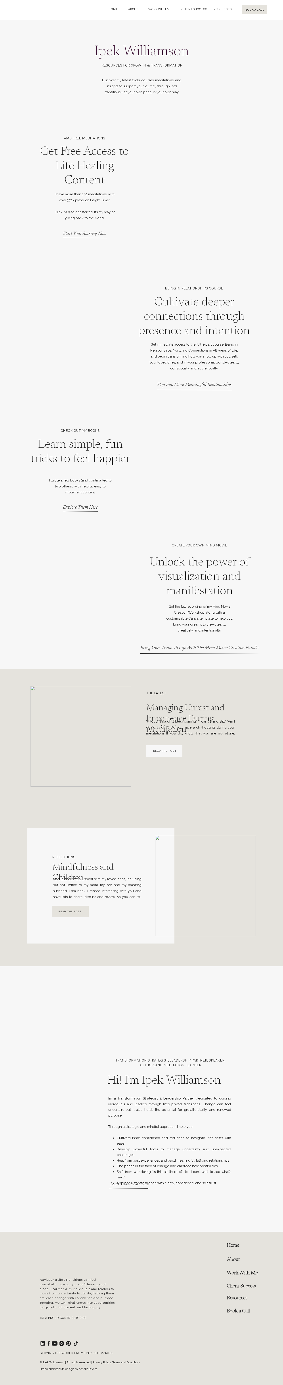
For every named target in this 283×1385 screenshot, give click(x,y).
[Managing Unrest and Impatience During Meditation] (81, 736)
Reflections (63, 856)
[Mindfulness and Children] (205, 886)
